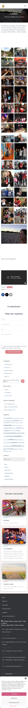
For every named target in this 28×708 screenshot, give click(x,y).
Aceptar (14, 694)
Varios (5, 376)
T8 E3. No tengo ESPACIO (9, 638)
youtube (10, 451)
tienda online (20, 449)
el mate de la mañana (19, 422)
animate (13, 418)
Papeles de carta (11, 404)
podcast (14, 442)
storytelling (10, 449)
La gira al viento (8, 395)
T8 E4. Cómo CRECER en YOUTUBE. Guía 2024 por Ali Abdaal (14, 631)
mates (5, 436)
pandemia (21, 439)
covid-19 (20, 420)
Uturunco (6, 389)
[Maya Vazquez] (3, 6)
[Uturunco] (14, 507)
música (12, 439)
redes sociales (7, 446)
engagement (14, 425)
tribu (5, 451)
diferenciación (12, 422)
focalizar (14, 428)
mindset (18, 436)
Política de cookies (13, 705)
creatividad (6, 422)
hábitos (22, 428)
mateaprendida (20, 433)
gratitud (18, 428)
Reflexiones (6, 373)
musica (7, 439)
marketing (12, 433)
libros (15, 430)
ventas (7, 451)
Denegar (14, 698)
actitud (9, 418)
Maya (5, 407)
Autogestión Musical (8, 479)
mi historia (10, 436)
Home (5, 464)
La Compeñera (7, 392)
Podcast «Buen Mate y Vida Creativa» (12, 625)
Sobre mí (6, 467)
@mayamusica (9, 673)
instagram (6, 430)
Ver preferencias (14, 702)
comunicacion (9, 420)
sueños (16, 449)
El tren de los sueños (12, 407)
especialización (19, 425)
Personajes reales (8, 370)
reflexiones (17, 445)
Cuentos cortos (7, 364)
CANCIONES (7, 470)
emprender (8, 425)
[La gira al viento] (14, 571)
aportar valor (17, 418)
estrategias (6, 428)
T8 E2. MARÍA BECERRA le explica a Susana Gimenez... (14, 643)
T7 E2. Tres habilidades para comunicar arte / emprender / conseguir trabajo (14, 659)
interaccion (11, 430)
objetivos (17, 439)
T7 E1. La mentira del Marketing (11, 666)
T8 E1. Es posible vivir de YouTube (12, 651)
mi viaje (8, 289)
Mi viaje (9, 287)
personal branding (7, 442)
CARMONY (7, 476)
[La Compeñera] (14, 535)
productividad (20, 442)
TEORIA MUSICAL (8, 473)
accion (5, 418)
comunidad (15, 420)
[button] (25, 678)
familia (11, 428)
